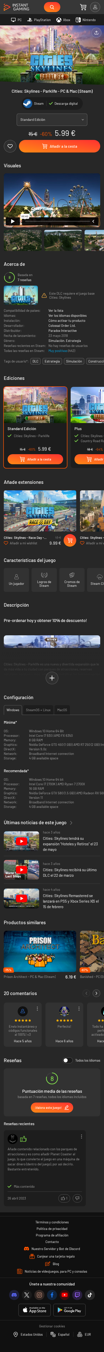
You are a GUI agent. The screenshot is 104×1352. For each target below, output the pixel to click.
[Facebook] (52, 1295)
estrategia (52, 361)
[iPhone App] (34, 1310)
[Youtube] (65, 1295)
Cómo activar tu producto (66, 321)
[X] (27, 1295)
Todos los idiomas (87, 1060)
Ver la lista (55, 310)
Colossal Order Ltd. (62, 326)
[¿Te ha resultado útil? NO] (77, 1198)
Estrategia (73, 341)
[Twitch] (77, 1295)
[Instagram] (39, 1295)
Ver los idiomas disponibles (67, 316)
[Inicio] (16, 7)
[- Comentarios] (86, 993)
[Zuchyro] (23, 1011)
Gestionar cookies (52, 1326)
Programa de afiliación (52, 1235)
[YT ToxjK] (64, 1011)
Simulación (56, 341)
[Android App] (69, 1310)
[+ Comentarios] (96, 993)
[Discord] (14, 1295)
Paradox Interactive (62, 331)
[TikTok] (90, 1295)
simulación (74, 361)
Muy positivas (58, 351)
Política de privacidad (52, 1229)
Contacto (52, 1242)
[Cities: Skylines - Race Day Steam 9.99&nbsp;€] (40, 511)
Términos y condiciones (52, 1222)
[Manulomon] (13, 1139)
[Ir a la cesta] (83, 7)
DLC (35, 361)
